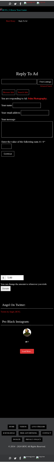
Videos (23, 427)
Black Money (10, 21)
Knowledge (9, 433)
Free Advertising (28, 433)
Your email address (10, 112)
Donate (5, 288)
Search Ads (23, 92)
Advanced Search (46, 86)
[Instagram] (30, 3)
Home (12, 427)
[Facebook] (20, 3)
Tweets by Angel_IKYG (10, 312)
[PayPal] (41, 3)
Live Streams (38, 427)
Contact (46, 433)
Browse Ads (8, 92)
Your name (6, 105)
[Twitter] (15, 3)
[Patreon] (10, 3)
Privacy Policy (33, 439)
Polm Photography (37, 98)
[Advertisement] (27, 45)
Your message (8, 119)
